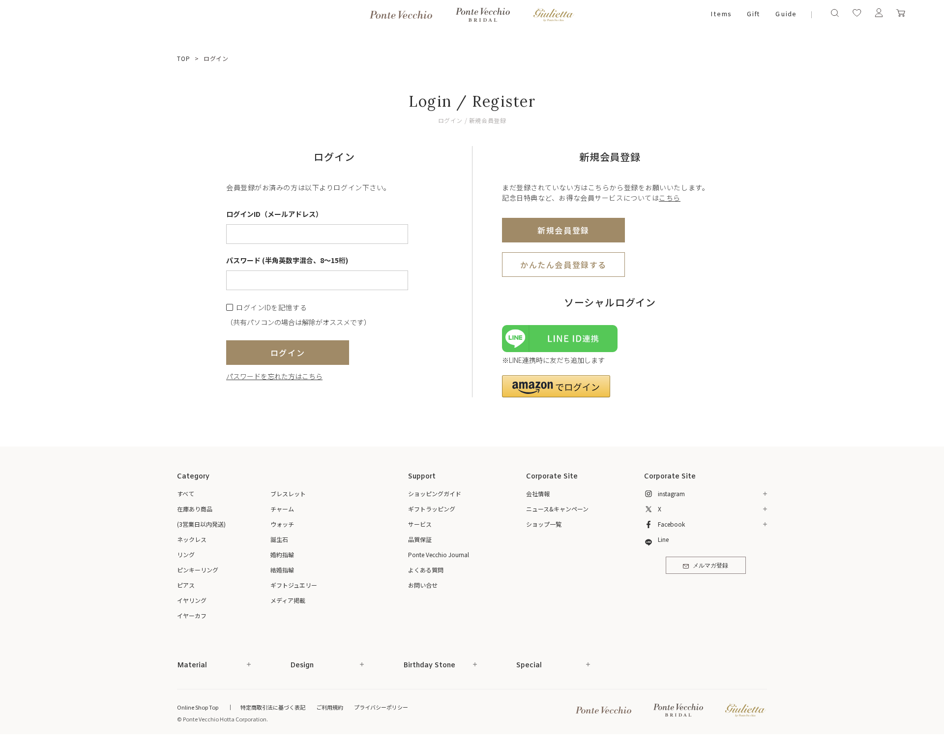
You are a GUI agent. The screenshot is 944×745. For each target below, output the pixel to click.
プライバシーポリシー (381, 707)
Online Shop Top (197, 707)
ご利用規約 (329, 707)
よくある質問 (425, 570)
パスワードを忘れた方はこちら (274, 376)
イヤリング (191, 600)
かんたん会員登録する (563, 264)
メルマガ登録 (710, 566)
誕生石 (279, 539)
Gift (753, 14)
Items (721, 14)
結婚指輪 (282, 570)
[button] (556, 386)
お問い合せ (423, 585)
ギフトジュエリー (293, 585)
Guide (785, 14)
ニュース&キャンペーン (557, 509)
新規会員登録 (563, 230)
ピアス (186, 585)
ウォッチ (282, 524)
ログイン (287, 352)
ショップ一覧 (543, 524)
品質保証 (420, 539)
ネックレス (191, 539)
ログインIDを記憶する (271, 307)
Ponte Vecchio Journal (438, 554)
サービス (420, 524)
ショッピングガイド (434, 493)
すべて (185, 493)
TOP (183, 58)
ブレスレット (288, 493)
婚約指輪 (282, 554)
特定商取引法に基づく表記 (272, 707)
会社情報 (538, 493)
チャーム (282, 509)
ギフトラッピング (431, 509)
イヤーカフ (191, 615)
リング (186, 554)
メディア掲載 (287, 600)
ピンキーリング (197, 570)
